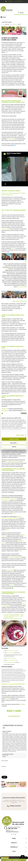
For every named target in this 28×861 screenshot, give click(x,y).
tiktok (15, 834)
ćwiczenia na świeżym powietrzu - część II (14, 615)
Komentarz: (4, 766)
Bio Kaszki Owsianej (10, 652)
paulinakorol (18, 557)
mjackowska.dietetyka (13, 518)
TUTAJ (13, 513)
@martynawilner (11, 138)
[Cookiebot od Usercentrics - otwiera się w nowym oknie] (21, 413)
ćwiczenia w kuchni (8, 617)
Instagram (7, 698)
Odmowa (14, 446)
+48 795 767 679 (19, 1)
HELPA (21, 704)
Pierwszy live (5, 408)
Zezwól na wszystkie (14, 439)
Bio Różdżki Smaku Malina (11, 658)
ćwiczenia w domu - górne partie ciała (13, 618)
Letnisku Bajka (10, 570)
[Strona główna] (7, 9)
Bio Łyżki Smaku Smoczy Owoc (12, 660)
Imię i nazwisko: (5, 760)
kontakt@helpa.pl (10, 1)
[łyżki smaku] (14, 784)
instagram (13, 834)
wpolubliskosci (5, 500)
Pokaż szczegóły (20, 435)
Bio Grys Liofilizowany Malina (9, 662)
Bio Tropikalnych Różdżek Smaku (13, 461)
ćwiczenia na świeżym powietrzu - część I (13, 614)
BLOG (14, 24)
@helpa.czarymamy (15, 806)
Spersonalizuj (13, 442)
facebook (11, 834)
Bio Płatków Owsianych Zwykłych (12, 650)
